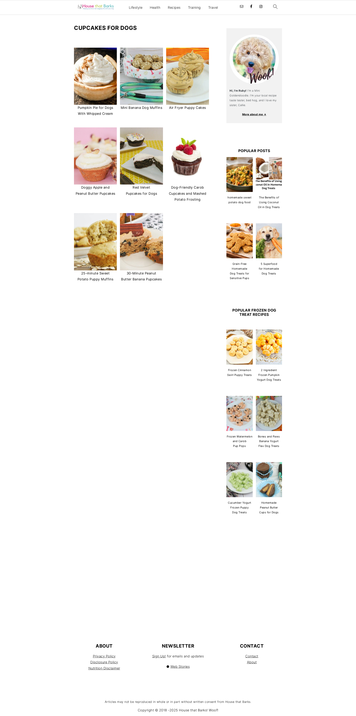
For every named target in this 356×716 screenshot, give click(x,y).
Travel (213, 7)
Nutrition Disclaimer (104, 668)
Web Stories (180, 667)
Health (155, 7)
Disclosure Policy (104, 662)
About (252, 662)
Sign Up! (159, 656)
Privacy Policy (104, 656)
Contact (251, 656)
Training (194, 7)
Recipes (174, 7)
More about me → (254, 114)
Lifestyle (136, 7)
